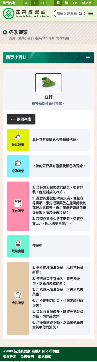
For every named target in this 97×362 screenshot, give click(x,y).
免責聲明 (27, 356)
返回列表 (24, 119)
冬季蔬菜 (63, 38)
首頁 (12, 38)
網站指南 (44, 356)
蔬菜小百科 (26, 38)
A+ (42, 3)
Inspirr (25, 360)
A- (26, 3)
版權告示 (9, 356)
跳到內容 (9, 3)
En (75, 3)
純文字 (87, 3)
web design (8, 360)
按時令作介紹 (45, 38)
